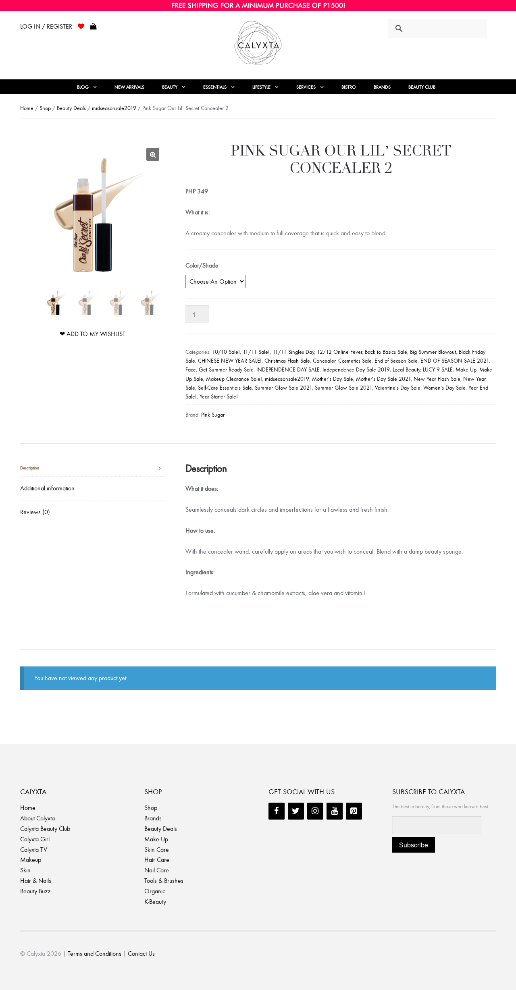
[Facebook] (276, 811)
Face (190, 369)
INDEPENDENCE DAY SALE (288, 369)
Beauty (169, 87)
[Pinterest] (354, 811)
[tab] (92, 468)
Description (29, 468)
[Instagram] (315, 811)
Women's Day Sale (444, 387)
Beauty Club (421, 87)
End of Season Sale (396, 360)
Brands (382, 87)
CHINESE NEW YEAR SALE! (230, 360)
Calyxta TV (33, 849)
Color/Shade (201, 265)
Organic (154, 891)
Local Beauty (406, 369)
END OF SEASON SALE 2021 (454, 360)
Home (26, 108)
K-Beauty (155, 901)
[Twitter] (296, 811)
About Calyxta (37, 818)
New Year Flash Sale (437, 379)
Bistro (348, 87)
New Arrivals (129, 87)
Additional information (47, 488)
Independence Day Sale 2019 (356, 369)
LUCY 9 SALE (438, 369)
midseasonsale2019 (114, 108)
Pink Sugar (213, 414)
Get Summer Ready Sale (226, 369)
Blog (83, 87)
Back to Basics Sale (386, 352)
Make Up (466, 369)
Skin (25, 870)
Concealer (324, 360)
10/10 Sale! (226, 352)
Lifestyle (261, 87)
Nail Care (156, 870)
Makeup (30, 859)
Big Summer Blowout (433, 352)
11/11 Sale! (256, 352)
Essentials (215, 87)
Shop (45, 108)
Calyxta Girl (35, 839)
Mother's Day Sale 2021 (383, 379)
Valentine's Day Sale (397, 387)
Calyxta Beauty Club (45, 828)
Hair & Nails (35, 880)
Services (306, 87)
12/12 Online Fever (339, 352)
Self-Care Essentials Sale (225, 387)
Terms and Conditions (94, 953)
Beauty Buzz (35, 891)
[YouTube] (335, 811)
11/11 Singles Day (293, 352)
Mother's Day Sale (332, 379)
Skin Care (156, 849)
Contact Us (141, 953)
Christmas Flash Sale (287, 360)
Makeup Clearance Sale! (234, 379)
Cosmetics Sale (355, 360)
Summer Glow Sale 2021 (283, 387)
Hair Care (156, 859)
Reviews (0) (35, 512)
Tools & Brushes (163, 880)
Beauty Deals (71, 108)
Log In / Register (46, 26)
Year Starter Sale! (219, 396)
